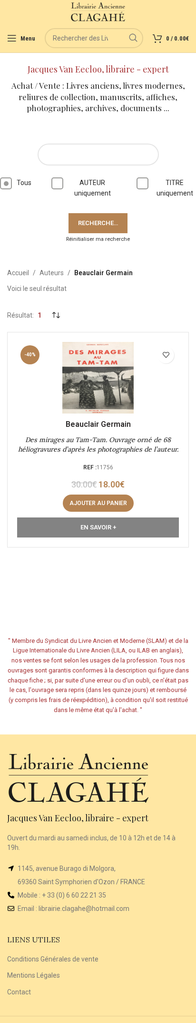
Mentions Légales (33, 975)
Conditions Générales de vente (52, 959)
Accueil (18, 273)
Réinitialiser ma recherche (98, 239)
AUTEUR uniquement (92, 188)
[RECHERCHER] (133, 38)
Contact (19, 992)
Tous (24, 182)
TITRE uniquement (175, 188)
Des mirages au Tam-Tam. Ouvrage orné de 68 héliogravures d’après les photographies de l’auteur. (98, 444)
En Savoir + (98, 527)
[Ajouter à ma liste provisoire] (165, 355)
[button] (98, 503)
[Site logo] (98, 11)
